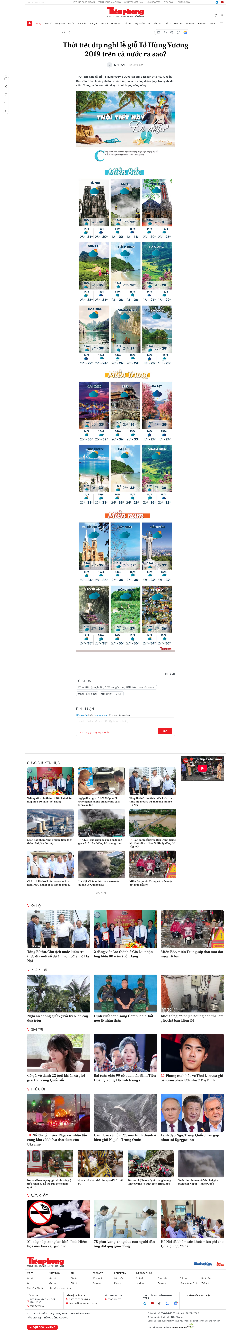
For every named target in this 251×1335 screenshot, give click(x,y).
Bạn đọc (162, 1283)
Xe (149, 23)
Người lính (140, 23)
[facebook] (217, 2)
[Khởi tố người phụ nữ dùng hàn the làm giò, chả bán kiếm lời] (192, 993)
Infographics (144, 1273)
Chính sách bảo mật (198, 1295)
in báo (172, 32)
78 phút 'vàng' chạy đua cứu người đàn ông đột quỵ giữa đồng (124, 1243)
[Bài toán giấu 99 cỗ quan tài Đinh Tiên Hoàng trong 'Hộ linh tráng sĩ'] (125, 1053)
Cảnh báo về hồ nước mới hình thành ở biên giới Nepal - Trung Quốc (125, 1137)
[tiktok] (161, 1303)
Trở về (6, 111)
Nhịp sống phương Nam (60, 1288)
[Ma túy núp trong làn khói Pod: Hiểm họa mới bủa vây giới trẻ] (58, 1219)
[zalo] (169, 1303)
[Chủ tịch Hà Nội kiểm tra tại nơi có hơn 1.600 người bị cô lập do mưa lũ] (50, 864)
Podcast (98, 1273)
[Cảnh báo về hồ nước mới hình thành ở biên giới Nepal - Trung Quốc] (125, 1113)
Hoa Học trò (154, 2)
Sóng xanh (60, 23)
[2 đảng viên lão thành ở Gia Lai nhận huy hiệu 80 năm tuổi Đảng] (50, 781)
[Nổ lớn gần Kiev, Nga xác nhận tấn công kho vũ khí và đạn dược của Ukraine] (58, 1113)
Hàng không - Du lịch (189, 1283)
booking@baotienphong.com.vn (83, 1303)
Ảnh (73, 1273)
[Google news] (177, 1303)
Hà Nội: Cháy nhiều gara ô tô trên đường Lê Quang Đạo (99, 883)
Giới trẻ (104, 23)
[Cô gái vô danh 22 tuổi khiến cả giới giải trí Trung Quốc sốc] (58, 1053)
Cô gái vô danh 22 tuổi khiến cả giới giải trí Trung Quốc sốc (56, 1077)
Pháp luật (115, 23)
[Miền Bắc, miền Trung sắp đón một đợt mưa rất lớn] (152, 864)
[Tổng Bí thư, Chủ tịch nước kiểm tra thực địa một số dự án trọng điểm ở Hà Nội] (152, 781)
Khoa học (190, 23)
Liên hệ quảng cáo (76, 1295)
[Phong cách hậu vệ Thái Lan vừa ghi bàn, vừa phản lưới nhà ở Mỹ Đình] (192, 1053)
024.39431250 (37, 1306)
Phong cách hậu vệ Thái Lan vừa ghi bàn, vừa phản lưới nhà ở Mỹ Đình (192, 1077)
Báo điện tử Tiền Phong (125, 12)
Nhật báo (54, 1273)
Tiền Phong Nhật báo (109, 2)
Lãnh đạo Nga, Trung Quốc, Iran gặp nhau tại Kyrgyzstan (190, 1137)
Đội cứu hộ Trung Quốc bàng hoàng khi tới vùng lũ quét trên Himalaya (149, 1182)
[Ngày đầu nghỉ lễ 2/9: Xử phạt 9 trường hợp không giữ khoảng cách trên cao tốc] (101, 781)
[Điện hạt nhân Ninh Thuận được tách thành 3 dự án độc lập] (50, 823)
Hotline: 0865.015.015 (84, 2)
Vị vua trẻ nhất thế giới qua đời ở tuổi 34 (100, 1182)
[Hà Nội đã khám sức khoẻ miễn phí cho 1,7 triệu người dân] (192, 1219)
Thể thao (128, 23)
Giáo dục (178, 23)
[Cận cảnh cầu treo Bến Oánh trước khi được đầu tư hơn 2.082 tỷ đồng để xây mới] (152, 823)
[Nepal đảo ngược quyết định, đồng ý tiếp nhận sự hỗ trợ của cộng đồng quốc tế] (50, 1163)
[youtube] (222, 2)
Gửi (165, 731)
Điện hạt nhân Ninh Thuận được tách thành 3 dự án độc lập (49, 841)
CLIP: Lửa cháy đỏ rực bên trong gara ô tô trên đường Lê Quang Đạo (100, 841)
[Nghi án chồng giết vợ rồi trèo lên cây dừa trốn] (58, 993)
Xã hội (38, 23)
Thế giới (93, 23)
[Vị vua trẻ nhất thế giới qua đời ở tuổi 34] (100, 1163)
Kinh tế (48, 23)
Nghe (6, 78)
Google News (185, 32)
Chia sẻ (6, 87)
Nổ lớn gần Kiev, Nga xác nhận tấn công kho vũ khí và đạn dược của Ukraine (57, 1139)
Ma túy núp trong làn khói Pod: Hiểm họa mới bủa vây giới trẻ (57, 1243)
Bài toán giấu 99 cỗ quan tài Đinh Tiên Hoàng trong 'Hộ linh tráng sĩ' (125, 1077)
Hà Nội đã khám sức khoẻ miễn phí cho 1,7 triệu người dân (192, 1243)
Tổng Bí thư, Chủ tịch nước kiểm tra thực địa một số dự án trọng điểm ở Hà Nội (151, 801)
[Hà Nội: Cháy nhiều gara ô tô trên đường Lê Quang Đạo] (101, 864)
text (165, 32)
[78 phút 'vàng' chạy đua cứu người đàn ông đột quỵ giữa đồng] (125, 1219)
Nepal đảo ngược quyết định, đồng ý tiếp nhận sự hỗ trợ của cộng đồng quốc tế (49, 1184)
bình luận (178, 32)
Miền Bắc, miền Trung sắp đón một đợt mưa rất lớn (150, 883)
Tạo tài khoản (101, 714)
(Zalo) (87, 1299)
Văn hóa (158, 23)
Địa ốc (71, 23)
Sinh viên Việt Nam (133, 2)
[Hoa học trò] (220, 1264)
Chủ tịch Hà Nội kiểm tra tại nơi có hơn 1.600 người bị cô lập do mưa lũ (48, 883)
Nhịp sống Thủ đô (35, 1288)
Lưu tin (6, 95)
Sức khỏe (82, 23)
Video (212, 23)
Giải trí (168, 23)
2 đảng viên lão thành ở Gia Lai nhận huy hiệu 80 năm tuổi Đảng (49, 799)
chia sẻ (158, 32)
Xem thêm (221, 23)
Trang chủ (29, 23)
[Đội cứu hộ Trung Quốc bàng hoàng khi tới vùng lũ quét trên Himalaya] (151, 1163)
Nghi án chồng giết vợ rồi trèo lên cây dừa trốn (57, 1018)
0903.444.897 (114, 1299)
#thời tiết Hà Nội (87, 693)
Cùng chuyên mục (43, 763)
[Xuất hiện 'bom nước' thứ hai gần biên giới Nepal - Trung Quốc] (201, 1163)
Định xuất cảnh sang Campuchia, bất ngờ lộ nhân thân (123, 1018)
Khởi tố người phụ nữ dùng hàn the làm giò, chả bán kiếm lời (192, 1018)
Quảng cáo (184, 2)
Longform (120, 1273)
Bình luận (6, 103)
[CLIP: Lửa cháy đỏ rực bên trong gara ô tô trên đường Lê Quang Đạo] (101, 823)
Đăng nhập (82, 714)
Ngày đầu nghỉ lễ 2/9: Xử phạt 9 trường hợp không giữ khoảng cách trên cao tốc (99, 801)
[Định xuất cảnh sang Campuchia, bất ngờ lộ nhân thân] (125, 993)
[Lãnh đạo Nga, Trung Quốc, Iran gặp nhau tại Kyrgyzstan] (192, 1113)
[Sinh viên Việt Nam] (203, 1264)
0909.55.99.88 (76, 1299)
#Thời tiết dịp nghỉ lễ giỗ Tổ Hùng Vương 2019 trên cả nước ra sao (116, 687)
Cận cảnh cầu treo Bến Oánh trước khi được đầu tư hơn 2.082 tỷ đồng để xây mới (152, 843)
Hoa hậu (202, 23)
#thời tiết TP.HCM (111, 693)
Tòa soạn (169, 2)
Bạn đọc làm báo (44, 1327)
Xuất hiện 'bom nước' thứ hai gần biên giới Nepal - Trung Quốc (198, 1182)
